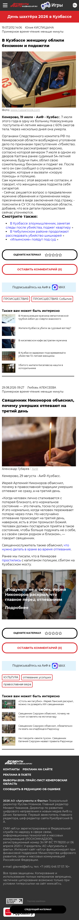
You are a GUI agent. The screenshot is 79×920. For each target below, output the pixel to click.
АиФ (35, 469)
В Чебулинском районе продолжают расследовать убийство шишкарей (37, 233)
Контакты (11, 769)
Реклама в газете (17, 774)
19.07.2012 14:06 (12, 27)
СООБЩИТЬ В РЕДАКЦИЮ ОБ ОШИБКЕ (31, 789)
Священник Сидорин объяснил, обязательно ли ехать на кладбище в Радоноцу (45, 727)
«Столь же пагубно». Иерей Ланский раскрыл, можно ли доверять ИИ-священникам (46, 703)
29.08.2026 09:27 (13, 387)
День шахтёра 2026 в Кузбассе (39, 16)
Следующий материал (38, 909)
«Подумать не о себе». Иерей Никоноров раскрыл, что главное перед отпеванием (35, 594)
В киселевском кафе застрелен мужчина (42, 340)
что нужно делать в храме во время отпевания (36, 547)
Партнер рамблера (36, 901)
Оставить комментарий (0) (39, 269)
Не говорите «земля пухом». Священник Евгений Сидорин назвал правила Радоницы (45, 740)
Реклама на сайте (38, 769)
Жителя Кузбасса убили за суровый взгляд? (44, 328)
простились (11, 560)
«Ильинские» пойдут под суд (33, 239)
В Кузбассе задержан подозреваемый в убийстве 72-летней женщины (42, 354)
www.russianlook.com (25, 110)
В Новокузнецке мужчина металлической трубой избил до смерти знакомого (43, 317)
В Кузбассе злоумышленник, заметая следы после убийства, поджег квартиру (38, 225)
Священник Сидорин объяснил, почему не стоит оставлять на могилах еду (43, 715)
